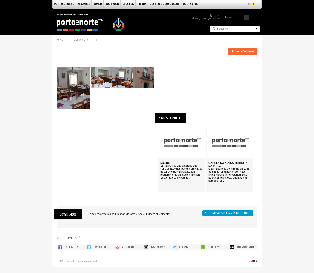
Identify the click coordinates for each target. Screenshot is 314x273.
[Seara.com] (253, 261)
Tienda (141, 4)
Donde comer (82, 39)
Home (60, 39)
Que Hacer (112, 4)
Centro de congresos (165, 4)
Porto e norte (64, 4)
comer (97, 4)
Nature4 (165, 162)
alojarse (84, 4)
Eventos (128, 4)
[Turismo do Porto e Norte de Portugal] (91, 22)
